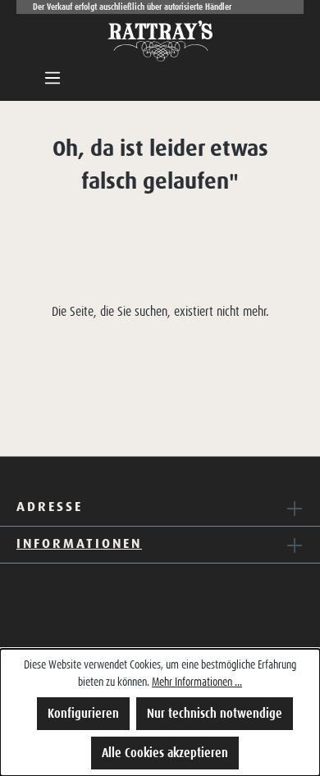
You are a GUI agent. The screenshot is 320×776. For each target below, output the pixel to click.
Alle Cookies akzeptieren (165, 752)
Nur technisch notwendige (214, 713)
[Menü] (52, 78)
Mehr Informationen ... (197, 681)
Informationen (79, 543)
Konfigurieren (83, 713)
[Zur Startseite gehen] (160, 41)
